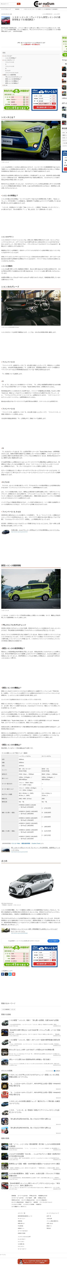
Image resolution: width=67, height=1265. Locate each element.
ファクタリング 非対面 (28, 1204)
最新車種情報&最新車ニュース (25, 1216)
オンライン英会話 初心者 (17, 1202)
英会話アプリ (28, 1202)
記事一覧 (49, 1216)
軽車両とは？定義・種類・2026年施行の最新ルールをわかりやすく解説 (34, 1164)
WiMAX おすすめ (16, 1200)
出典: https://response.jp (7, 903)
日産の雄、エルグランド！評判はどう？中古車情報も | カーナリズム (35, 530)
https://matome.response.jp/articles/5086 (19, 933)
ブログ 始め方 (28, 1197)
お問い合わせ (50, 1223)
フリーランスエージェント (46, 1202)
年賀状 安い (39, 1204)
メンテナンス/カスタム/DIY (24, 1236)
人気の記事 (49, 1218)
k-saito (10, 1025)
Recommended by (50, 1070)
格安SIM (36, 1202)
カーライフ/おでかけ (23, 1230)
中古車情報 (20, 1226)
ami (10, 1189)
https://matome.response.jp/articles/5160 (19, 531)
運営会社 (49, 1228)
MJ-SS (10, 1169)
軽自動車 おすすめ (43, 1195)
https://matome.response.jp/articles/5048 (19, 851)
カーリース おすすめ (23, 1195)
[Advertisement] (31, 38)
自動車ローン (21, 1228)
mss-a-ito (11, 1055)
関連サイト (49, 1226)
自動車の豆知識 (21, 1233)
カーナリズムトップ (6, 9)
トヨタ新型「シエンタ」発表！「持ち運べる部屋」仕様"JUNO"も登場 (33, 1020)
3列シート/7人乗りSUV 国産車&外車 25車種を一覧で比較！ (30, 1059)
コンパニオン (21, 1241)
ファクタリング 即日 (16, 1204)
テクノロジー (21, 1246)
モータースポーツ (22, 1249)
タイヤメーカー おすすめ (17, 1197)
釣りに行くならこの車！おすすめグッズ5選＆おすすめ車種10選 (31, 1050)
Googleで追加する (53, 941)
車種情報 (17, 9)
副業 (35, 1197)
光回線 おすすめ (42, 1197)
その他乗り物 (21, 1244)
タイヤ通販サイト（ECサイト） (19, 1206)
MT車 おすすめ (33, 1195)
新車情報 (14, 1195)
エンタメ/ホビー (21, 1239)
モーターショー (21, 1218)
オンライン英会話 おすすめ (28, 1200)
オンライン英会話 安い (41, 1200)
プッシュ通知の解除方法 (52, 1221)
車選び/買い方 (21, 1223)
